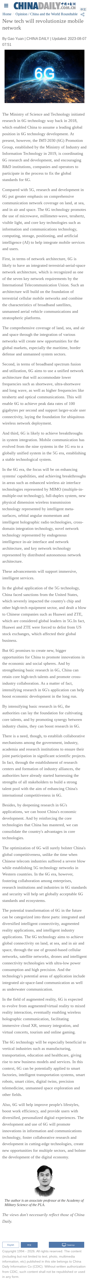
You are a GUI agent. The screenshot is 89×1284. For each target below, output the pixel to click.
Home (7, 14)
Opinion (21, 14)
